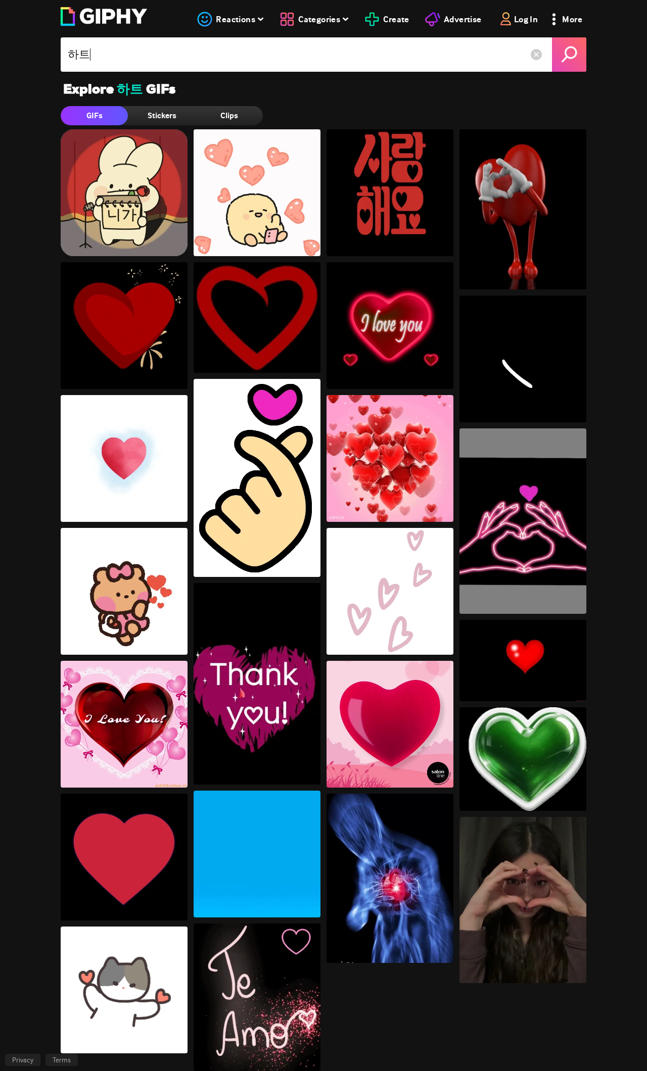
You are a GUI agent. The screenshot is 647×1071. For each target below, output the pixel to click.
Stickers (162, 115)
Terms (62, 1060)
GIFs (94, 115)
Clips (229, 115)
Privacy (22, 1060)
